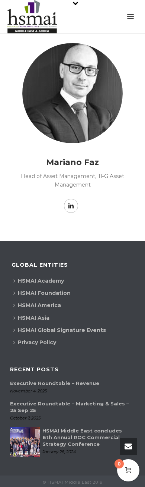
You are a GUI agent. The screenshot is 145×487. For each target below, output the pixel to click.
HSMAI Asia (33, 318)
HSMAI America (39, 305)
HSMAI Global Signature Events (62, 330)
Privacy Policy (37, 342)
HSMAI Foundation (44, 293)
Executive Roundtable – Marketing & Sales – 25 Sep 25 (69, 407)
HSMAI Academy (41, 280)
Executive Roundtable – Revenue (54, 383)
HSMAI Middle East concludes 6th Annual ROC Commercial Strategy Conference (82, 437)
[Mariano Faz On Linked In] (71, 206)
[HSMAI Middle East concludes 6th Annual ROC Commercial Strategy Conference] (25, 442)
